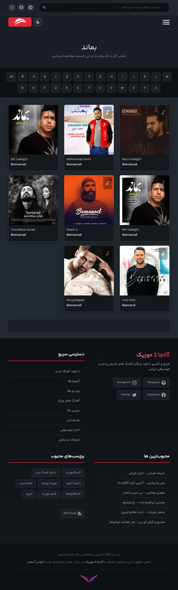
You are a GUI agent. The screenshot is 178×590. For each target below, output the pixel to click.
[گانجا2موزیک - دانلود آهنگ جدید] (20, 22)
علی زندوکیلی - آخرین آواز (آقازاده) (141, 483)
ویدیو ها (73, 391)
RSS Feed (70, 513)
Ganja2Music (73, 494)
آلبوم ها (74, 381)
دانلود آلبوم (73, 483)
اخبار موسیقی (70, 430)
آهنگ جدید (25, 483)
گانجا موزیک (49, 494)
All (11, 77)
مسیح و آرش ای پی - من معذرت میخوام (137, 522)
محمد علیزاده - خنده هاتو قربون (143, 512)
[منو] (166, 22)
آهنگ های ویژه (69, 400)
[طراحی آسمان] (89, 578)
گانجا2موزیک (73, 473)
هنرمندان (73, 420)
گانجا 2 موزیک (94, 562)
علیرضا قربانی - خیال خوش (147, 473)
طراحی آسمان (35, 562)
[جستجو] (44, 7)
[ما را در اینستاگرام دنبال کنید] (12, 7)
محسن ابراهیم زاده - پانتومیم (144, 502)
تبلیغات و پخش (69, 439)
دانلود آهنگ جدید (67, 371)
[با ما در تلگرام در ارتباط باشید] (30, 7)
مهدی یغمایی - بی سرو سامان (144, 492)
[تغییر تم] (38, 22)
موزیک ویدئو (49, 483)
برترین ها (73, 410)
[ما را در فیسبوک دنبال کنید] (21, 7)
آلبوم (29, 494)
